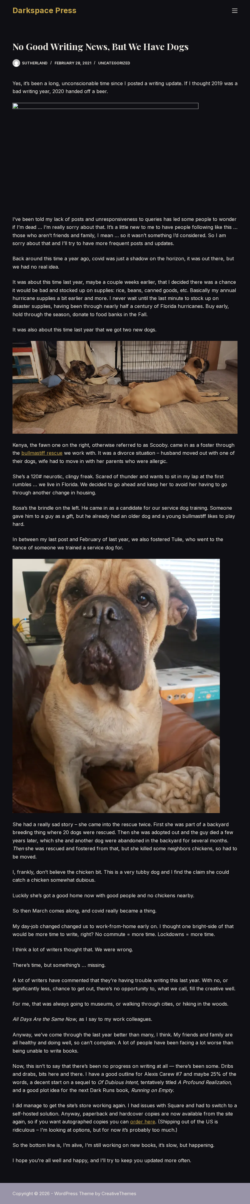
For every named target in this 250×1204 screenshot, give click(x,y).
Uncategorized (114, 63)
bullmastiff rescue (41, 453)
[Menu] (235, 10)
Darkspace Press (44, 10)
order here (142, 1122)
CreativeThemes (119, 1193)
